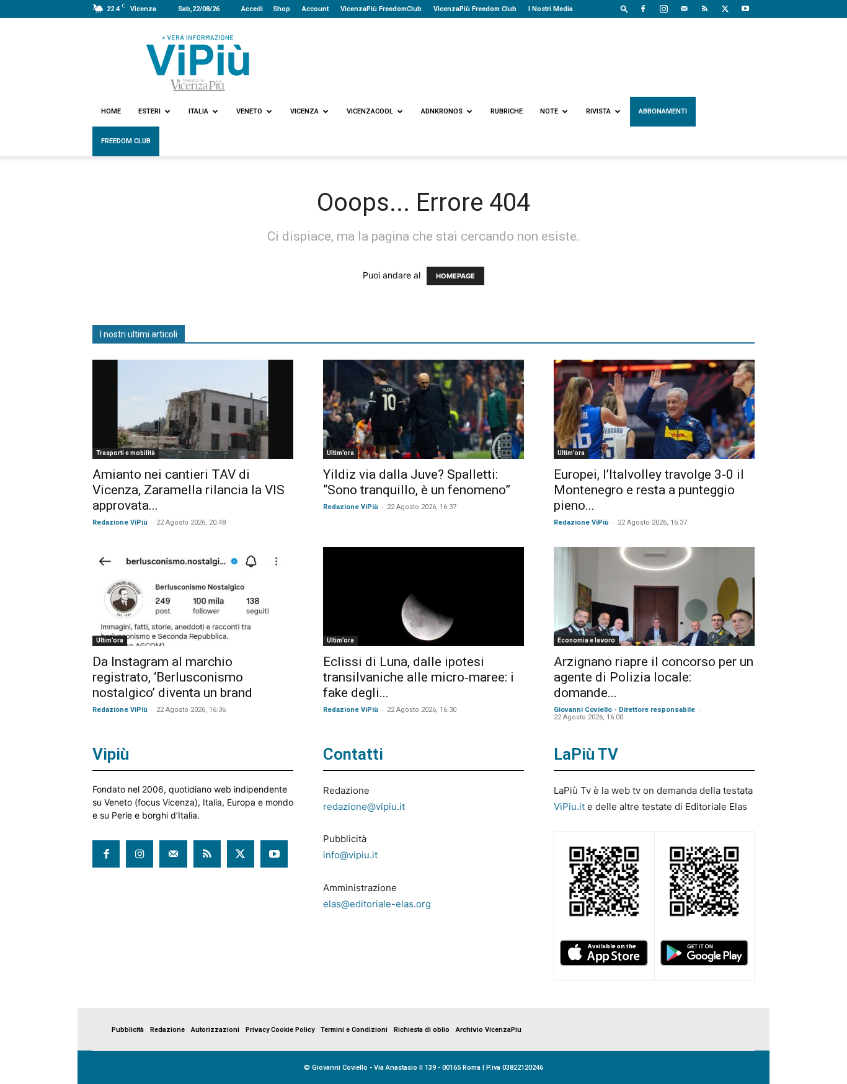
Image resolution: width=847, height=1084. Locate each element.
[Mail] (684, 8)
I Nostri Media (550, 9)
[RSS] (704, 8)
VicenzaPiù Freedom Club (475, 9)
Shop (281, 9)
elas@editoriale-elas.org (377, 904)
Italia (198, 111)
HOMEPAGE (455, 276)
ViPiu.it (569, 806)
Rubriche (506, 111)
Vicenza (304, 111)
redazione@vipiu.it (364, 806)
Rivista (598, 111)
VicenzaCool (370, 111)
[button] (624, 8)
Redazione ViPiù (120, 522)
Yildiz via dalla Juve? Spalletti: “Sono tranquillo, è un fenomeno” (416, 482)
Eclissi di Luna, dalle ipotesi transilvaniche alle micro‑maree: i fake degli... (418, 677)
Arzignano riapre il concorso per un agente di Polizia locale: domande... (653, 677)
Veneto (249, 111)
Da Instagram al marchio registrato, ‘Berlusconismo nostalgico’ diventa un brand (172, 677)
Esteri (149, 111)
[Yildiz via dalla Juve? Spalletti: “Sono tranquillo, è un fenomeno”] (423, 409)
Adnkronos (442, 111)
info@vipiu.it (350, 855)
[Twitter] (725, 8)
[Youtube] (745, 8)
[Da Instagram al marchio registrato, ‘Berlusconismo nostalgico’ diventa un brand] (192, 596)
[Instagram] (663, 8)
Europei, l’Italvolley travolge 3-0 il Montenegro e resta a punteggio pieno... (649, 490)
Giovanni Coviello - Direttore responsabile (624, 710)
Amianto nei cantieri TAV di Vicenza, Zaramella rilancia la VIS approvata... (188, 490)
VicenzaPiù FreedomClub (381, 9)
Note (549, 111)
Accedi (252, 9)
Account (315, 9)
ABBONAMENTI (663, 111)
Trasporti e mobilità (125, 453)
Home (111, 111)
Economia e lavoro (586, 640)
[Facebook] (643, 8)
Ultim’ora (340, 453)
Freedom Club (126, 141)
